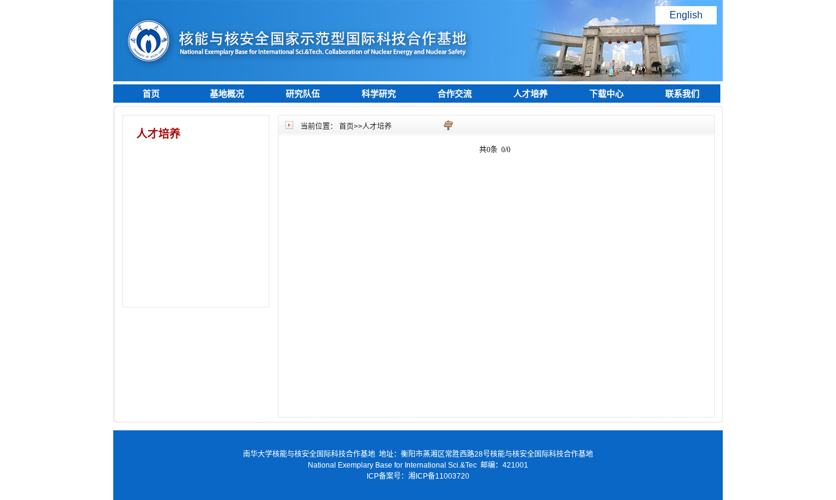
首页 (151, 93)
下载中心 (606, 93)
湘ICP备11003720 (438, 476)
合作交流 (455, 93)
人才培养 (530, 93)
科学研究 (379, 93)
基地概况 (227, 93)
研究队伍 (303, 93)
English (686, 15)
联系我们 (682, 93)
